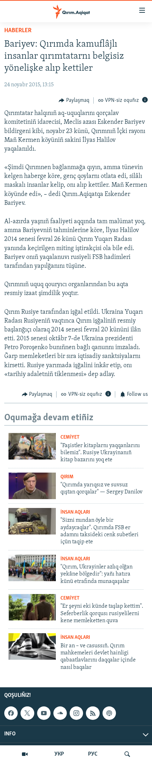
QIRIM (67, 477)
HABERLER (17, 31)
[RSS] (92, 713)
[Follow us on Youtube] (44, 713)
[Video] (24, 754)
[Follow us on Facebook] (11, 713)
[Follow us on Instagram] (76, 713)
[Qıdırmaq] (127, 754)
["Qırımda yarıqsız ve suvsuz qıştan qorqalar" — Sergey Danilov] (32, 486)
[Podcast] (109, 713)
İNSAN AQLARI (75, 512)
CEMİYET (70, 437)
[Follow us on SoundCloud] (60, 713)
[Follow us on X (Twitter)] (27, 713)
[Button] (74, 100)
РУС (93, 754)
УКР (59, 754)
